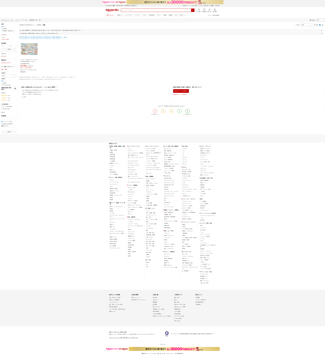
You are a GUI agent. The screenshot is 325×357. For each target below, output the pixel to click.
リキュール (184, 157)
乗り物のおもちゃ (186, 173)
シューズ (202, 157)
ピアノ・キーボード (150, 178)
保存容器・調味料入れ (169, 155)
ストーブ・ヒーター (114, 182)
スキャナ (130, 198)
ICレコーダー (131, 167)
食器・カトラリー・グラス (170, 153)
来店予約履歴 (156, 311)
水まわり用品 (167, 172)
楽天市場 (217, 5)
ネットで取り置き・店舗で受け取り (117, 309)
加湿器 (111, 197)
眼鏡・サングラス (204, 175)
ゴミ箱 (201, 262)
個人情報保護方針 (200, 302)
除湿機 (111, 199)
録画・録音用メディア (133, 155)
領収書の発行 (177, 309)
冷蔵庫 (164, 15)
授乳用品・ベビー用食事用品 (188, 212)
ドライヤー (137, 15)
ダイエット (166, 256)
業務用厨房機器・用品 (169, 166)
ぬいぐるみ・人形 (186, 169)
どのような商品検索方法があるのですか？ (32, 92)
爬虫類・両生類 (185, 239)
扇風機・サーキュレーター (116, 195)
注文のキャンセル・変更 (179, 304)
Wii (165, 200)
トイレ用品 (202, 193)
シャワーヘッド (131, 238)
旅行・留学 (148, 217)
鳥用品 (183, 235)
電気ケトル (112, 226)
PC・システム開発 (150, 245)
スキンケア (166, 233)
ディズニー (3, 56)
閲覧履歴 (155, 302)
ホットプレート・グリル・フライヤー (117, 219)
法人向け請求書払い (157, 313)
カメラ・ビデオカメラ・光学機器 (135, 153)
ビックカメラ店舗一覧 (203, 5)
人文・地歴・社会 (150, 232)
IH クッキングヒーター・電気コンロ (117, 234)
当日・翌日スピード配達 (114, 297)
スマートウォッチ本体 (151, 165)
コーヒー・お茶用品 (168, 168)
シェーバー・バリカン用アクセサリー (135, 226)
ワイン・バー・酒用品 (169, 170)
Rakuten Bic (112, 10)
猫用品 (183, 224)
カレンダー (148, 226)
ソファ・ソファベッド (205, 234)
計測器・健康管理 (168, 258)
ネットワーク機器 (132, 203)
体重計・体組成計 (132, 251)
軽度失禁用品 (167, 227)
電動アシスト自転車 (204, 150)
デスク (201, 241)
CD (147, 264)
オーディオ (130, 150)
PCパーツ (130, 211)
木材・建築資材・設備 (187, 263)
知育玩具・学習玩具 (186, 171)
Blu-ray (147, 262)
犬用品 (183, 226)
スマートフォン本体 (150, 148)
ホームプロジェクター (133, 161)
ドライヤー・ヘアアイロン (134, 219)
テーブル (202, 238)
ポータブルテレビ (132, 169)
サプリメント (167, 254)
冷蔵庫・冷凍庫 (113, 150)
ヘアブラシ (130, 221)
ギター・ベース (149, 189)
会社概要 (212, 5)
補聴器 (129, 242)
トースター (112, 213)
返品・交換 (176, 302)
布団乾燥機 (112, 159)
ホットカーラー (131, 231)
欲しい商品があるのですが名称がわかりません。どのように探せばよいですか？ (40, 90)
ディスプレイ (131, 194)
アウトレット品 (203, 274)
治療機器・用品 (167, 214)
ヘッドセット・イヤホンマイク (153, 163)
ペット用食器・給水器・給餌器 (189, 237)
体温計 (129, 256)
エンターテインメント (151, 215)
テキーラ (184, 164)
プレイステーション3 (169, 193)
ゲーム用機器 (131, 209)
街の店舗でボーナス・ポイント (139, 299)
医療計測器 (166, 225)
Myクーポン (155, 306)
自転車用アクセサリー (205, 153)
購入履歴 (155, 304)
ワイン (183, 150)
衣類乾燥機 (112, 156)
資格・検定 (148, 252)
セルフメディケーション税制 (115, 337)
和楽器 (147, 200)
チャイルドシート (186, 216)
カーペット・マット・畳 (206, 253)
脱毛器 (129, 229)
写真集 (147, 254)
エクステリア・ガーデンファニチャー (189, 268)
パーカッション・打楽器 (151, 194)
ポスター (148, 256)
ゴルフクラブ (203, 155)
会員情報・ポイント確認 (158, 309)
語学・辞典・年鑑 (150, 241)
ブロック (184, 193)
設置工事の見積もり (113, 306)
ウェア (201, 164)
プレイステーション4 (169, 182)
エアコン (159, 15)
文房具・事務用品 (204, 180)
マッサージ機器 (131, 240)
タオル (201, 195)
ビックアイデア (128, 15)
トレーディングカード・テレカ (189, 189)
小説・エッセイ (149, 237)
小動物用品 (184, 233)
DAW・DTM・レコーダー (152, 183)
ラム (183, 155)
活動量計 (130, 247)
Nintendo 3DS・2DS (169, 184)
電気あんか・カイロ (114, 190)
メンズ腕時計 (203, 201)
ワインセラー (113, 229)
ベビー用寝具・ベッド (187, 210)
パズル (17, 20)
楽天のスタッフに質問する (181, 91)
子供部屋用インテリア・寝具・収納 (208, 246)
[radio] (1, 26)
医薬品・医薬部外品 (168, 212)
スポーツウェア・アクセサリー (207, 172)
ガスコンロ (112, 222)
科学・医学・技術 (150, 243)
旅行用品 (202, 220)
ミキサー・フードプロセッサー (117, 231)
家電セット (120, 15)
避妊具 (165, 219)
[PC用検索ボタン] (192, 10)
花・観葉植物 (185, 270)
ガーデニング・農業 (186, 265)
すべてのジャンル (5, 20)
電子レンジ (182, 15)
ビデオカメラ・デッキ (133, 163)
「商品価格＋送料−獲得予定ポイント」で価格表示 (30, 25)
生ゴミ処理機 (113, 245)
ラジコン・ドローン (186, 180)
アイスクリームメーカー (115, 248)
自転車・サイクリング (205, 148)
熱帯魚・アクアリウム (187, 231)
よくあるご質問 (193, 5)
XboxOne (166, 187)
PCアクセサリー (131, 192)
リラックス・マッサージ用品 (170, 267)
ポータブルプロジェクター (134, 182)
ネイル (165, 242)
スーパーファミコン (168, 206)
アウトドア (202, 170)
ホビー (12, 20)
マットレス (202, 227)
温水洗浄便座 (131, 245)
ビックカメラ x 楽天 (110, 5)
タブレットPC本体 (150, 150)
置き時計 (202, 208)
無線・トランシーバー (133, 176)
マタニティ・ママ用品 (187, 205)
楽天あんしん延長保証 (114, 299)
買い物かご (155, 297)
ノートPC (130, 189)
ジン (183, 153)
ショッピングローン (113, 302)
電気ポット (112, 224)
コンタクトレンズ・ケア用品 (170, 221)
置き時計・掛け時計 (204, 255)
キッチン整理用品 (168, 159)
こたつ (111, 186)
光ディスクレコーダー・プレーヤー (135, 158)
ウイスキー (184, 148)
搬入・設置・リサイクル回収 (115, 304)
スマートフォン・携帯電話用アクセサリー (153, 153)
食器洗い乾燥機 (113, 239)
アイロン (112, 165)
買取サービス (112, 311)
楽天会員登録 (216, 15)
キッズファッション (186, 201)
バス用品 (202, 191)
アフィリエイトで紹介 (179, 316)
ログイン (210, 15)
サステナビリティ (170, 353)
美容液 (165, 239)
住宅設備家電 (113, 172)
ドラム (147, 187)
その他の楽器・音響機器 (151, 205)
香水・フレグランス (168, 248)
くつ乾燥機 (112, 161)
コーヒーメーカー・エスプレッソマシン (117, 216)
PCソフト (130, 214)
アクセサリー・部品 (132, 174)
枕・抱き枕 (202, 230)
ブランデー (184, 161)
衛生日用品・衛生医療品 (169, 216)
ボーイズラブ (149, 239)
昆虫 (183, 242)
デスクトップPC (131, 187)
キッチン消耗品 (167, 157)
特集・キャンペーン (136, 297)
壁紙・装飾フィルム (204, 257)
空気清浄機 (151, 15)
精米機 (111, 211)
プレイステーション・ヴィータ (171, 191)
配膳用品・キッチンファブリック (171, 164)
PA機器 (147, 181)
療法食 (183, 248)
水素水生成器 (113, 243)
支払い (175, 299)
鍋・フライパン (167, 148)
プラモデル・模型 (186, 176)
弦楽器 (147, 198)
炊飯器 (111, 208)
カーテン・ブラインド (205, 251)
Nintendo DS (167, 202)
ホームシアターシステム (133, 165)
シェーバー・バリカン (133, 223)
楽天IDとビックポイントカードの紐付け (162, 316)
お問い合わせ (177, 320)
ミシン (111, 167)
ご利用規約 (198, 304)
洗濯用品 (202, 187)
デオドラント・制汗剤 (169, 244)
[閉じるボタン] (322, 30)
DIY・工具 (184, 254)
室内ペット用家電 (186, 246)
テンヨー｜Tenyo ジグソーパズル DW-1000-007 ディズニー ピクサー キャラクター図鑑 (28, 61)
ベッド (201, 232)
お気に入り (155, 299)
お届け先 (3, 73)
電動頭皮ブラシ (131, 236)
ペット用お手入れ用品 (187, 228)
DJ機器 (147, 196)
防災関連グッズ (185, 260)
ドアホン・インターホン (187, 256)
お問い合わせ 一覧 (161, 353)
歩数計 (129, 249)
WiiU (165, 198)
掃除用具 (202, 184)
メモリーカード (131, 172)
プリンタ (130, 196)
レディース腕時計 (204, 203)
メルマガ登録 (177, 311)
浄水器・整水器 (113, 241)
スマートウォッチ (204, 210)
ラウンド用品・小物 (204, 161)
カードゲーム (185, 184)
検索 (9, 49)
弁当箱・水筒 (167, 161)
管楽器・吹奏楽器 (150, 185)
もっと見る (23, 96)
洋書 (147, 248)
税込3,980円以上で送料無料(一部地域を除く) (126, 5)
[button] (9, 53)
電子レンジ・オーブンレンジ (116, 206)
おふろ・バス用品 (186, 208)
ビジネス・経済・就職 (151, 223)
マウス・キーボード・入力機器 (135, 207)
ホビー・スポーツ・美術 (151, 219)
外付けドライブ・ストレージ (134, 205)
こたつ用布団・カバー (205, 264)
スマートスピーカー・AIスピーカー (135, 179)
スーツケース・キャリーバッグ (207, 215)
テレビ (175, 15)
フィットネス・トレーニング (207, 166)
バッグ (201, 217)
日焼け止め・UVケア (169, 246)
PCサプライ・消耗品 (132, 200)
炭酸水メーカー (113, 237)
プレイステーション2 (169, 195)
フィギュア (184, 178)
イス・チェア (203, 243)
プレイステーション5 (169, 180)
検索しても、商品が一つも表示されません (32, 94)
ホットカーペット (114, 184)
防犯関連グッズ (203, 276)
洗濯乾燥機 (112, 154)
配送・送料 (176, 297)
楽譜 (147, 221)
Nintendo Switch (168, 178)
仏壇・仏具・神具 (204, 283)
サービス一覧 (153, 353)
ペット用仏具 (185, 244)
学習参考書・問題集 (150, 234)
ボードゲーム (185, 187)
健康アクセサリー (168, 265)
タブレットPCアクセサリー (152, 156)
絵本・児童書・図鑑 (150, 212)
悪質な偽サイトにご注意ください (130, 337)
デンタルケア (131, 234)
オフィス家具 (203, 266)
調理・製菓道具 (167, 150)
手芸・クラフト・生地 (205, 189)
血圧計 (129, 253)
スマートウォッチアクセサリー (153, 167)
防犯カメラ (184, 258)
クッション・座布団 (204, 236)
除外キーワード (4, 126)
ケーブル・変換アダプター (152, 158)
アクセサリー (149, 192)
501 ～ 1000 (4, 69)
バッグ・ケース (203, 159)
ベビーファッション (186, 203)
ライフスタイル (149, 228)
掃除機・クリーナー (114, 163)
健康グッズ (166, 263)
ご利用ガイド (185, 5)
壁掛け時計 (202, 205)
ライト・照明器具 (114, 174)
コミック (148, 210)
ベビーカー (184, 214)
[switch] (15, 88)
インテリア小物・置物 (205, 268)
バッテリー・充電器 (150, 161)
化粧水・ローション (168, 235)
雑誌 (147, 230)
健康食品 (166, 260)
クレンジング (167, 237)
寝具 (201, 225)
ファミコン (166, 204)
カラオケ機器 (149, 203)
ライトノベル (149, 250)
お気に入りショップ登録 (179, 306)
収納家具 (202, 248)
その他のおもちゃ (186, 195)
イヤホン (144, 15)
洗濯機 (170, 15)
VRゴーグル (148, 173)
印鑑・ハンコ (203, 182)
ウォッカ (184, 159)
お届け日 (3, 78)
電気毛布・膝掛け (114, 188)
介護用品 (166, 223)
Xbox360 (166, 189)
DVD (147, 266)
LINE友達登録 (177, 313)
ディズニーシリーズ (5, 62)
